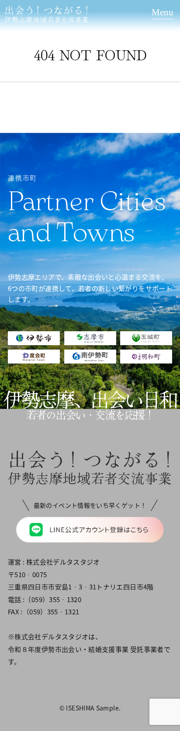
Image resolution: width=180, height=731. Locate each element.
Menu (162, 12)
